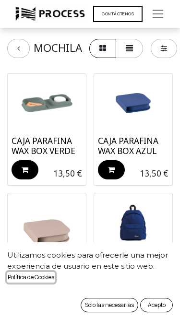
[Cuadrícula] (102, 49)
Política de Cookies (31, 277)
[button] (25, 170)
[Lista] (129, 49)
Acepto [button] (157, 305)
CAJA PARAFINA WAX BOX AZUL (128, 145)
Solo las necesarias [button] (109, 305)
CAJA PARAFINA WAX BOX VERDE (43, 145)
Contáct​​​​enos (118, 14)
